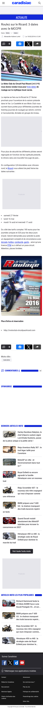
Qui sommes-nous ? (29, 682)
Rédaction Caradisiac (7, 682)
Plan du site (26, 687)
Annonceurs (26, 677)
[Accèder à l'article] (9, 434)
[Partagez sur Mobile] (37, 43)
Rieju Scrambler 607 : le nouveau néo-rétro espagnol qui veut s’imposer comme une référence (28, 629)
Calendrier (6, 360)
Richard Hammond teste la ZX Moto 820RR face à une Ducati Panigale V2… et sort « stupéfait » (28, 604)
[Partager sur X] (29, 43)
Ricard (10, 168)
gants (26, 242)
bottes (11, 242)
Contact (3, 677)
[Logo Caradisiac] (21, 5)
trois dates (31, 87)
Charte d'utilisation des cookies (8, 697)
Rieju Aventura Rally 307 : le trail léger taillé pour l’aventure (30, 450)
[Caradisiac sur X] (10, 663)
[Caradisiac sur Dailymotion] (16, 663)
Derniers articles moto (12, 425)
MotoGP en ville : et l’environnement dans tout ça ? (29, 463)
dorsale (4, 242)
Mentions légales (6, 691)
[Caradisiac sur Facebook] (4, 663)
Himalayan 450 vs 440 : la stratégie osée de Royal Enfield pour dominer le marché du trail (27, 641)
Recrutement (5, 687)
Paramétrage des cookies (30, 696)
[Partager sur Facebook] (20, 43)
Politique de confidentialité (31, 691)
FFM (9, 245)
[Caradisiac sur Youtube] (22, 663)
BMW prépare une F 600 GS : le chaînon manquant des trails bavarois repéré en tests (27, 616)
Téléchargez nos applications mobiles (20, 671)
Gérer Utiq (26, 701)
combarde (19, 242)
